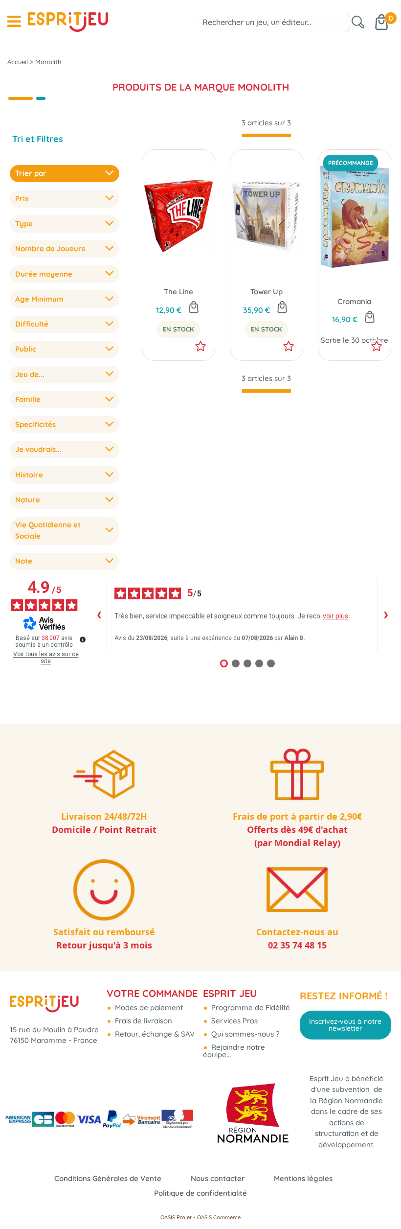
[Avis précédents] (99, 615)
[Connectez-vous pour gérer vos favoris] (200, 346)
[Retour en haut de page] (381, 1199)
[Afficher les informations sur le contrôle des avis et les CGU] (83, 639)
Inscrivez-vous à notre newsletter (345, 1025)
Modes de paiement (148, 1007)
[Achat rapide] (193, 308)
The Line (178, 291)
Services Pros (233, 1020)
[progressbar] (266, 136)
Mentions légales (303, 1178)
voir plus (335, 616)
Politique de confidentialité (200, 1193)
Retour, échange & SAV (154, 1034)
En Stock (178, 329)
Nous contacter (218, 1178)
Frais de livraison (142, 1020)
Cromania (354, 301)
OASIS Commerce (219, 1217)
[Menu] (14, 21)
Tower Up (266, 291)
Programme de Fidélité (249, 1007)
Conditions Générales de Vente (107, 1178)
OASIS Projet (176, 1217)
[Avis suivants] (386, 615)
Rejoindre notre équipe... (234, 1050)
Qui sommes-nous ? (244, 1034)
